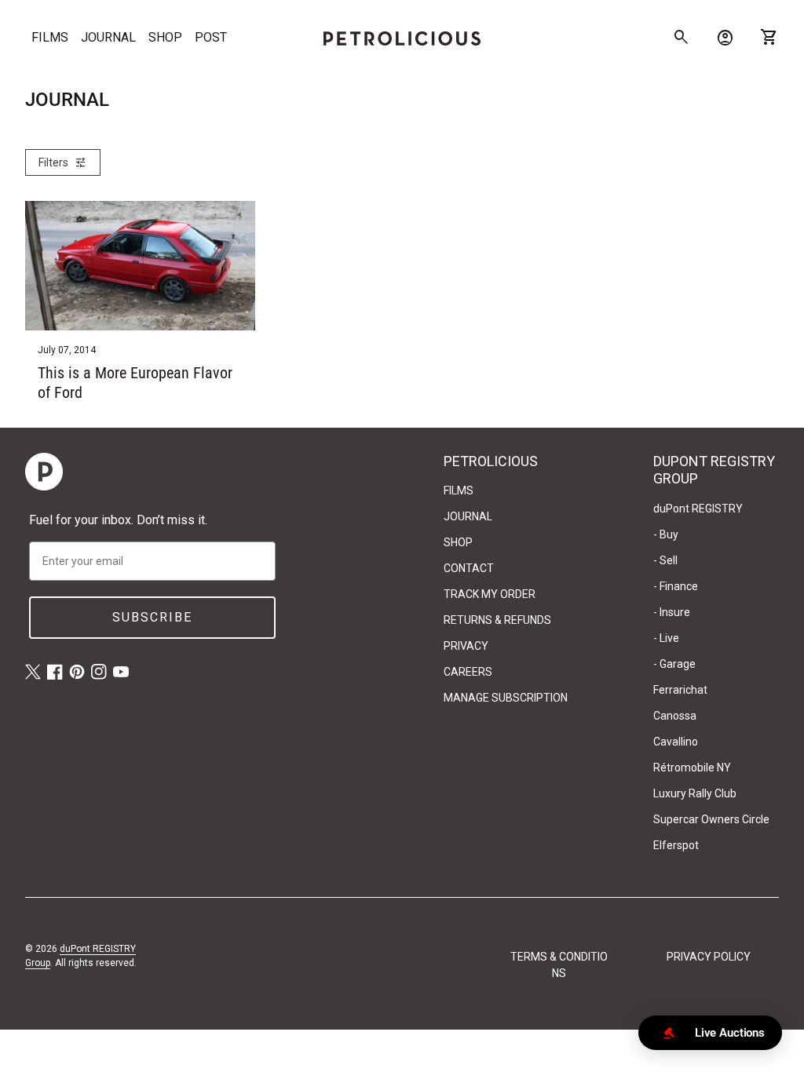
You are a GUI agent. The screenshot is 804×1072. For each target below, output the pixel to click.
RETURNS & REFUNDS (497, 620)
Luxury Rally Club (694, 793)
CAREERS (468, 671)
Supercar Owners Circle (711, 819)
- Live (666, 638)
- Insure (671, 612)
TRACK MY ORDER (489, 594)
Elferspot (676, 845)
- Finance (675, 586)
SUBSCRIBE (152, 617)
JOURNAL (108, 37)
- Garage (674, 664)
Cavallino (675, 741)
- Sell (665, 560)
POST (211, 37)
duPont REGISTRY (698, 508)
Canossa (674, 715)
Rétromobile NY (692, 767)
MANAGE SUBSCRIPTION (506, 697)
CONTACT (469, 568)
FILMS (49, 37)
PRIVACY (466, 646)
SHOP (165, 37)
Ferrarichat (680, 690)
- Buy (665, 534)
